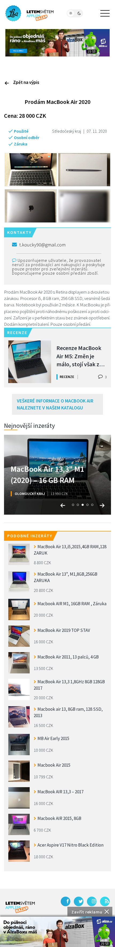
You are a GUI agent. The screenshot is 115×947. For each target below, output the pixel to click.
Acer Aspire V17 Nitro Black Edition (70, 845)
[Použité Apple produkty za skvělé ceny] (29, 13)
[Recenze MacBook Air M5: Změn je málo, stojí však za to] (29, 361)
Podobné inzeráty (29, 535)
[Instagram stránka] (92, 901)
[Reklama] (57, 932)
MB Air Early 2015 (53, 738)
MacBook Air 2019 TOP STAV (63, 630)
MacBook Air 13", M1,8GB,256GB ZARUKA (65, 577)
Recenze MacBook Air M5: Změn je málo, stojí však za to (79, 355)
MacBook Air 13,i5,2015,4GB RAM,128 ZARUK (70, 550)
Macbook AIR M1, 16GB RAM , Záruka (71, 604)
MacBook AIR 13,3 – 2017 (60, 792)
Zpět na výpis (26, 82)
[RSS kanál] (105, 901)
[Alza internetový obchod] (57, 42)
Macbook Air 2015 (53, 765)
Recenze (67, 376)
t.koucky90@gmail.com (42, 245)
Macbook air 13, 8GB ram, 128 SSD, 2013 (68, 712)
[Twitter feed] (78, 901)
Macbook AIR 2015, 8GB (59, 818)
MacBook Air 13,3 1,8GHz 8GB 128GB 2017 (69, 685)
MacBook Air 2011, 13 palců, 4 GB (68, 657)
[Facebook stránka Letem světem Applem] (65, 901)
